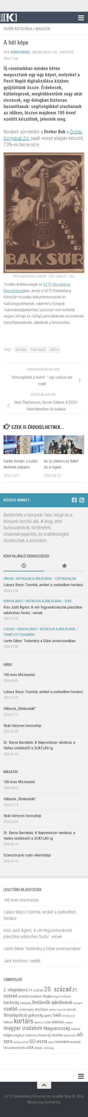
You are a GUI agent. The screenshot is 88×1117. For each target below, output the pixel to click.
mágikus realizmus (25, 1035)
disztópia (41, 1009)
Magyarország (56, 1028)
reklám (54, 349)
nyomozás (70, 1035)
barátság (11, 1002)
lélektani (58, 1022)
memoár (75, 1029)
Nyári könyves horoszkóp (22, 725)
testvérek (75, 1042)
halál (57, 1015)
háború (8, 1022)
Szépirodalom (65, 579)
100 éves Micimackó (19, 674)
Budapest (78, 1003)
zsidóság (48, 1048)
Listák (47, 1022)
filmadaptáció (15, 1015)
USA (30, 1047)
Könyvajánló (13, 601)
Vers (68, 601)
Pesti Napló (38, 349)
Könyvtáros (20, 52)
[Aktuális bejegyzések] (24, 566)
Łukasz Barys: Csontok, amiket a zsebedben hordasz (43, 584)
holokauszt (68, 1015)
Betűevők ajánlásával (52, 1002)
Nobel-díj (45, 1035)
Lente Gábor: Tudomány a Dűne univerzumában (40, 640)
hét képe (21, 349)
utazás (38, 1048)
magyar (69, 1022)
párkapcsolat (20, 1042)
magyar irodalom (23, 1028)
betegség (25, 1003)
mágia (8, 1035)
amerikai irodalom (30, 996)
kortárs (23, 1021)
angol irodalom (62, 996)
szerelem (62, 1041)
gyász (48, 1015)
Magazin (42, 29)
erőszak (71, 1009)
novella (57, 1035)
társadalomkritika (15, 1048)
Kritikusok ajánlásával (34, 579)
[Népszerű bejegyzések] (64, 566)
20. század (57, 989)
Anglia (47, 996)
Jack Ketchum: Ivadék (22, 960)
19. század (36, 990)
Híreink (9, 579)
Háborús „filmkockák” (20, 708)
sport (51, 1042)
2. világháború (16, 990)
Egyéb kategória (18, 29)
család (10, 1009)
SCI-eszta (38, 1041)
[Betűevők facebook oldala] (74, 500)
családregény (26, 1009)
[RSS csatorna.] (81, 500)
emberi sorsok (57, 1009)
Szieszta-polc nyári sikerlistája (27, 855)
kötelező (38, 1022)
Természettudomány (19, 635)
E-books (9, 629)
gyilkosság (35, 1015)
